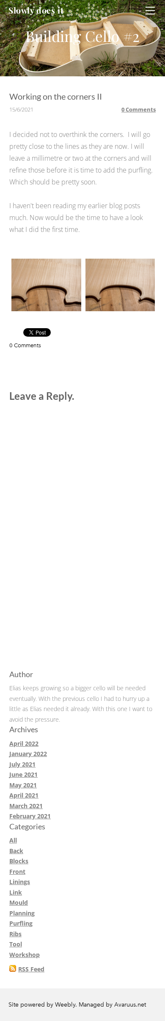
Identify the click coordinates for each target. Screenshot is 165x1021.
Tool (15, 944)
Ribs (15, 934)
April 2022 (23, 743)
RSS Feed (31, 969)
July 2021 (22, 764)
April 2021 (23, 795)
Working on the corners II (55, 96)
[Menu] (150, 10)
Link (15, 892)
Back (16, 851)
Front (17, 872)
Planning (22, 913)
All (13, 840)
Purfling (21, 923)
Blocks (18, 861)
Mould (18, 902)
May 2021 (23, 785)
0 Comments (138, 109)
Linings (19, 882)
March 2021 (26, 806)
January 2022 (28, 754)
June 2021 (23, 774)
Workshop (24, 955)
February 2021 (30, 816)
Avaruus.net (130, 1004)
